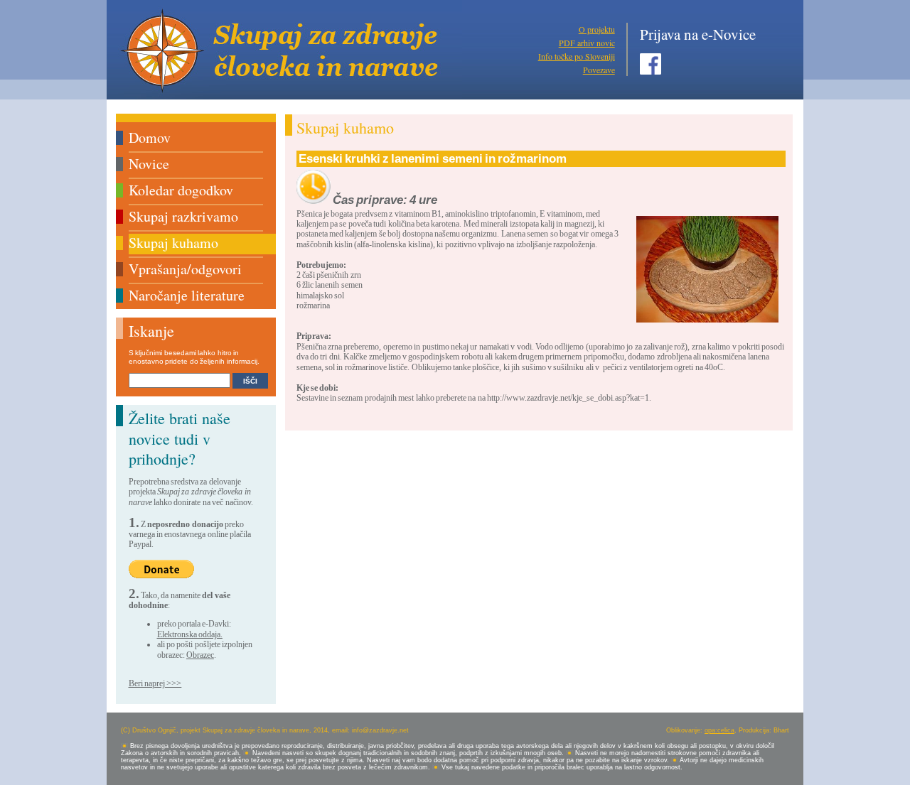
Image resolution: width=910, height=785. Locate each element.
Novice (149, 163)
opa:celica (719, 730)
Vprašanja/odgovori (185, 268)
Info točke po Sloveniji (576, 56)
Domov (150, 137)
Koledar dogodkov (181, 190)
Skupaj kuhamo (173, 242)
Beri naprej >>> (155, 683)
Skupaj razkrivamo (183, 216)
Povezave (599, 69)
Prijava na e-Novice (698, 34)
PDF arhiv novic (587, 42)
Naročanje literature (187, 295)
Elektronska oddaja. (190, 634)
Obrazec (200, 655)
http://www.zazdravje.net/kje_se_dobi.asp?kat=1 (568, 398)
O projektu (597, 29)
